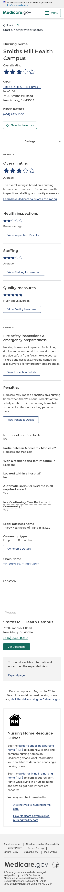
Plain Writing (50, 852)
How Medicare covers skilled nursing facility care (31, 818)
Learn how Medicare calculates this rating (30, 199)
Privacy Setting (36, 848)
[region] (32, 602)
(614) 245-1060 (13, 114)
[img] (19, 71)
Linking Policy (11, 852)
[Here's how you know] (32, 4)
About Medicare (12, 844)
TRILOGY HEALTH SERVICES (22, 87)
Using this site (31, 852)
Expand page (16, 675)
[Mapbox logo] (11, 613)
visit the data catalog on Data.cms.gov (35, 699)
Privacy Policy (14, 848)
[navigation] (32, 141)
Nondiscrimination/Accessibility (42, 844)
